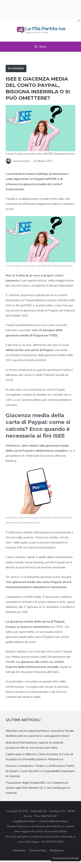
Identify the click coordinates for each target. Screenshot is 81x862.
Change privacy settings (65, 858)
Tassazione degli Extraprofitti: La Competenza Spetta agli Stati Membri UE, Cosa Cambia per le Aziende (38, 788)
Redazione (56, 850)
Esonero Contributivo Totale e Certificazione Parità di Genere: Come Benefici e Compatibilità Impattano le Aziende (40, 771)
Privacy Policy (38, 850)
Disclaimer (19, 850)
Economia (16, 68)
